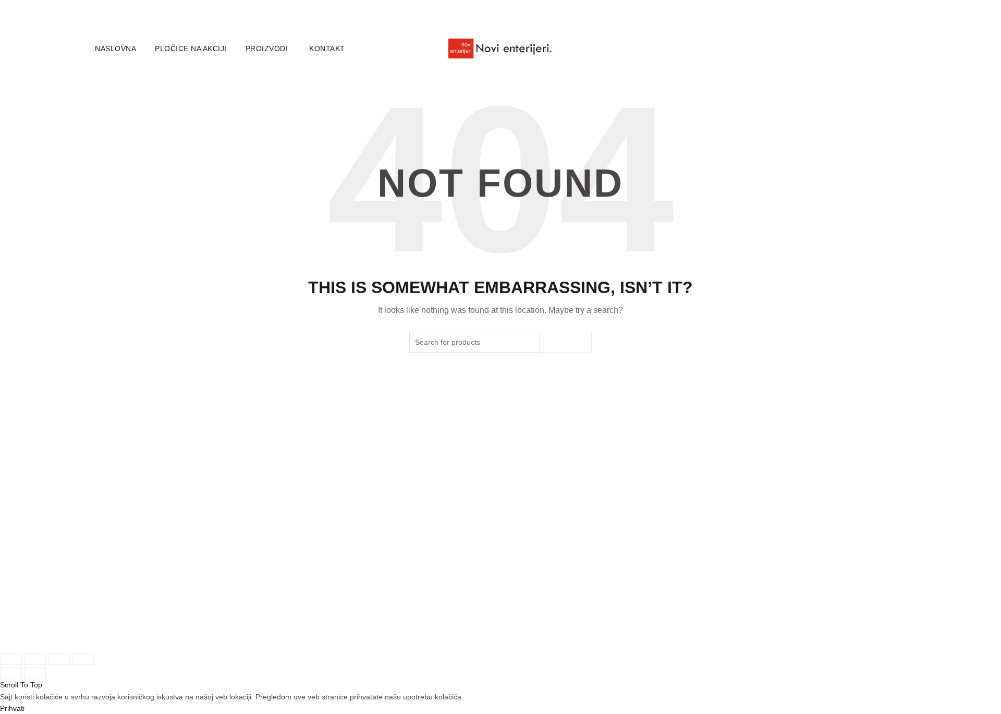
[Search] (901, 48)
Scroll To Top (21, 685)
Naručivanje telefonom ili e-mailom (431, 588)
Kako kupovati (397, 571)
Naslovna (115, 48)
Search (565, 342)
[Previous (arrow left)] (11, 673)
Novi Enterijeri (140, 635)
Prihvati (12, 708)
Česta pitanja (395, 605)
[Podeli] (35, 659)
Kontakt (327, 48)
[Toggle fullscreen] (59, 659)
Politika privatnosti (543, 577)
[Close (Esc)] (11, 659)
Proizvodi (267, 48)
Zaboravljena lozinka (130, 589)
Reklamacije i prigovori (551, 593)
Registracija (115, 606)
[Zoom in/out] (83, 659)
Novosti (248, 577)
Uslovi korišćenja (541, 560)
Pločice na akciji (191, 48)
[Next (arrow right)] (35, 673)
